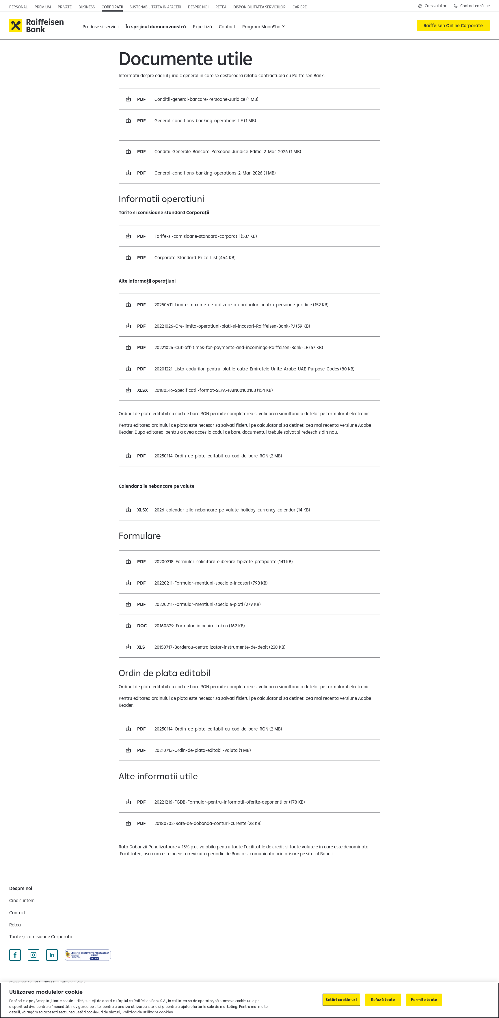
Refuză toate (383, 999)
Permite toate (424, 999)
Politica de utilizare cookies (147, 1012)
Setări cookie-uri (341, 999)
